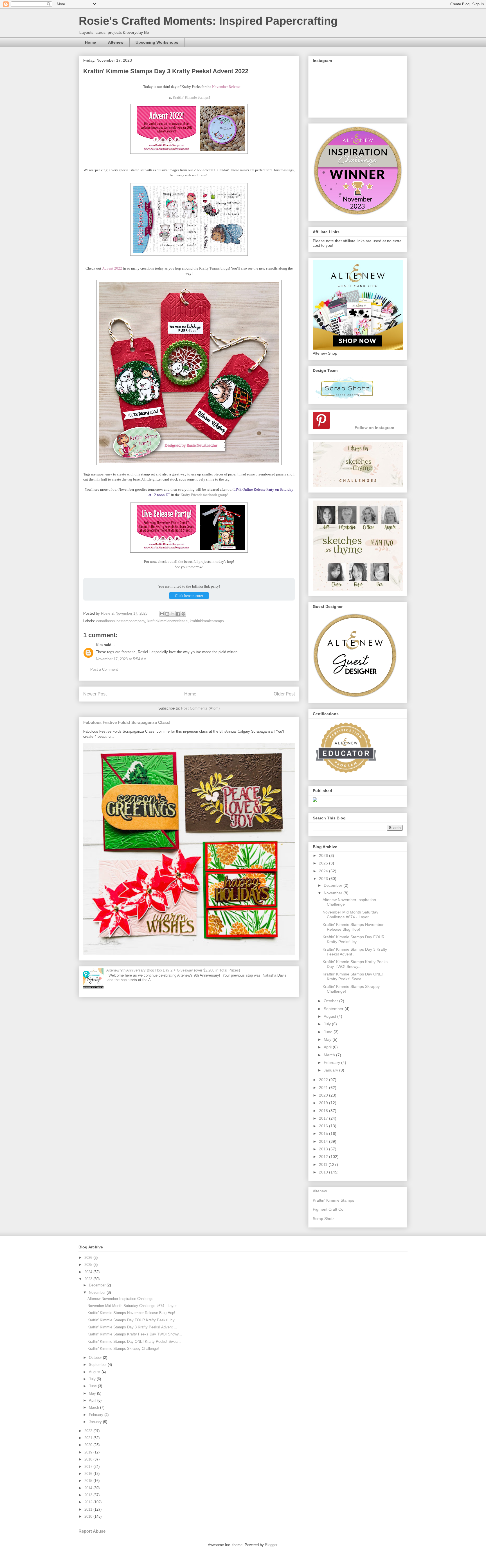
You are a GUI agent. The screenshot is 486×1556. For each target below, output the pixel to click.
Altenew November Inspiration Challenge (120, 1299)
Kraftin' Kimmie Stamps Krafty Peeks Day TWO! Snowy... (355, 964)
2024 (324, 871)
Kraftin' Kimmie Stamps (191, 97)
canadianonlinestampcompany (120, 621)
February (332, 1062)
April (328, 1047)
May (328, 1039)
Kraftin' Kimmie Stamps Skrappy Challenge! (123, 1348)
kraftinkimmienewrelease (167, 621)
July (328, 1024)
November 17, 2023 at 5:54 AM (121, 659)
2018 (324, 1110)
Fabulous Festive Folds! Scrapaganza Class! (126, 722)
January (331, 1070)
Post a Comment (104, 669)
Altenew (115, 42)
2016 (324, 1126)
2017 (324, 1118)
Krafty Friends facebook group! (204, 495)
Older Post (284, 694)
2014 (324, 1141)
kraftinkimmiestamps (207, 621)
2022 (324, 1079)
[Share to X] (173, 614)
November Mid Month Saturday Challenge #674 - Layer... (350, 914)
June (329, 1032)
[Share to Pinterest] (183, 614)
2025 (324, 863)
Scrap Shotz (323, 1218)
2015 (324, 1133)
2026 (324, 855)
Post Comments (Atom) (200, 708)
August (330, 1016)
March (330, 1055)
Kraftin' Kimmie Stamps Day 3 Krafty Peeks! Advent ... (355, 951)
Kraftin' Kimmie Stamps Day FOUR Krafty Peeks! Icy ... (353, 939)
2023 (324, 878)
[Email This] (162, 614)
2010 (324, 1172)
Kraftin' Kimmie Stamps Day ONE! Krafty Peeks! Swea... (353, 976)
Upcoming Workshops (157, 42)
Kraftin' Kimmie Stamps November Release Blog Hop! (353, 927)
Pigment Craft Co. (329, 1209)
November (333, 893)
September (334, 1008)
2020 (324, 1095)
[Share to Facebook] (178, 614)
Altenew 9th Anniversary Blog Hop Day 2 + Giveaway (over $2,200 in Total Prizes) (173, 970)
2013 (324, 1149)
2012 (324, 1156)
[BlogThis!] (167, 614)
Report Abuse (91, 1531)
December (333, 885)
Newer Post (95, 694)
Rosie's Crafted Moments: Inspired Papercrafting (208, 21)
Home (90, 42)
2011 (323, 1164)
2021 (324, 1087)
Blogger (271, 1545)
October (331, 1001)
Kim (99, 645)
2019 (324, 1103)
